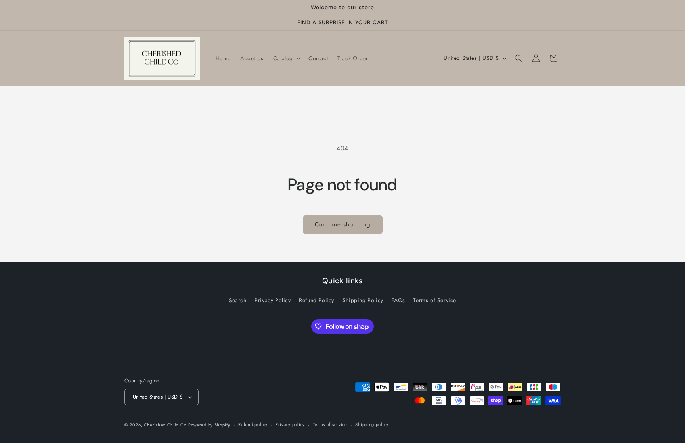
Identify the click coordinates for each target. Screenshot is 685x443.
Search (238, 300)
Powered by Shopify (209, 425)
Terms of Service (434, 300)
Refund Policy (316, 300)
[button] (286, 58)
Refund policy (252, 424)
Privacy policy (290, 424)
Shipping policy (371, 424)
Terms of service (330, 424)
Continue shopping (343, 224)
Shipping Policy (362, 300)
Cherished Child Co (165, 425)
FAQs (398, 300)
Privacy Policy (272, 300)
